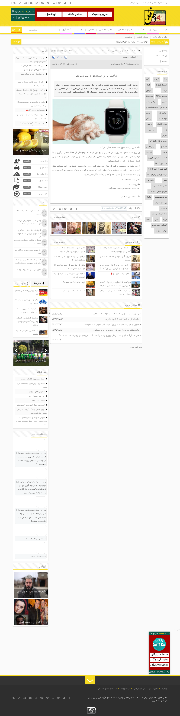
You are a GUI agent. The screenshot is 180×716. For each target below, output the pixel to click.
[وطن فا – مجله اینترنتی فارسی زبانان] (143, 26)
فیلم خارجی (150, 146)
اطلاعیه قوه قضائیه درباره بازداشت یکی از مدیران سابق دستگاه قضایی (28, 261)
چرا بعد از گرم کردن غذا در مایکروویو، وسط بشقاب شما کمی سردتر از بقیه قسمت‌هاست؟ (99, 335)
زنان (165, 130)
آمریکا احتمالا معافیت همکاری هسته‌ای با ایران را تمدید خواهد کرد (28, 233)
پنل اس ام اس (139, 688)
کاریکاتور (163, 208)
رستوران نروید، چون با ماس (138, 41)
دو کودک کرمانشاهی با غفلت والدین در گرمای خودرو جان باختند (115, 249)
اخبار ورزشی (35, 193)
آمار (147, 79)
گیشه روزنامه (125, 688)
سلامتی (134, 51)
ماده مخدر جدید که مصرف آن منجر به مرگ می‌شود (116, 330)
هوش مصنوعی (161, 197)
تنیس (164, 102)
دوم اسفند (163, 118)
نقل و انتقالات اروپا (159, 186)
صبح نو (164, 146)
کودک (148, 219)
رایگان (148, 118)
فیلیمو (164, 152)
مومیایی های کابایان (36, 391)
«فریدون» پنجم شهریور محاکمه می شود (28, 252)
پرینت (125, 57)
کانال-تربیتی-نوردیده (159, 214)
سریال (164, 135)
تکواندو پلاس (151, 102)
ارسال (133, 57)
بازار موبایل (164, 61)
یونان (158, 230)
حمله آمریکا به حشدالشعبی (156, 107)
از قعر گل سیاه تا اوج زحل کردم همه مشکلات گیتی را (32, 84)
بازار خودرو (163, 50)
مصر (165, 180)
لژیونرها (149, 152)
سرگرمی (128, 37)
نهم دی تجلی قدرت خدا (158, 191)
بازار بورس (35, 161)
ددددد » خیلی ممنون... (38, 556)
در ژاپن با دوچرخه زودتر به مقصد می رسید (32, 385)
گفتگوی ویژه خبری (159, 225)
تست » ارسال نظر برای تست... (35, 538)
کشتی (157, 219)
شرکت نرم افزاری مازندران (107, 688)
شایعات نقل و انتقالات (158, 141)
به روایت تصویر (125, 30)
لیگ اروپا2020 (161, 163)
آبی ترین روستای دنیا (36, 396)
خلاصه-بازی (162, 113)
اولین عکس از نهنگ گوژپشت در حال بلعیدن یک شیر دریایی (32, 411)
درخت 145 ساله (38, 400)
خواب (148, 113)
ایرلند (165, 90)
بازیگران (140, 30)
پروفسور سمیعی (161, 202)
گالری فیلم (165, 688)
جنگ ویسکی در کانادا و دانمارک (32, 379)
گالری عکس (153, 688)
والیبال (148, 197)
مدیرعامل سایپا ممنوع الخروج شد (28, 269)
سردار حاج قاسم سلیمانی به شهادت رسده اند (27, 242)
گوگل (165, 230)
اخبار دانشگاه (35, 187)
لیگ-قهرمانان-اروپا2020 (158, 158)
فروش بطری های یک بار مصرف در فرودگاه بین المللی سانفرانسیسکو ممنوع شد (31, 421)
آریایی (156, 79)
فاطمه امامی (115, 64)
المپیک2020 (161, 85)
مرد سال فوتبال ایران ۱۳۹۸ (157, 174)
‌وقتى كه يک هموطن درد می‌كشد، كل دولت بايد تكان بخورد (69, 266)
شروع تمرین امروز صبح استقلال (31, 361)
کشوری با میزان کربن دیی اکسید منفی (30, 405)
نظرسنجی (149, 180)
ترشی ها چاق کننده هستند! (74, 282)
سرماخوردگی (150, 130)
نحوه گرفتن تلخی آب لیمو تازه (31, 150)
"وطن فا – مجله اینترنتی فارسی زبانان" (133, 697)
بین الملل (153, 30)
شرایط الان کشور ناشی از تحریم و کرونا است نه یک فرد (31, 116)
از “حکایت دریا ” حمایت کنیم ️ (73, 291)
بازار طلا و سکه (162, 56)
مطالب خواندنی (106, 30)
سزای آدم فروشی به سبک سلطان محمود (33, 76)
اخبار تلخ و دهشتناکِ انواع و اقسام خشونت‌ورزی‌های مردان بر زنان (69, 249)
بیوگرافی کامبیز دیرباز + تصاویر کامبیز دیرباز (32, 593)
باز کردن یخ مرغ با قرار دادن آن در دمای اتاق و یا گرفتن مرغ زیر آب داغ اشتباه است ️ (115, 268)
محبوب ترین (21, 284)
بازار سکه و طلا (35, 174)
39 (165, 79)
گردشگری (66, 30)
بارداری (148, 90)
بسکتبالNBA (161, 96)
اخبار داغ (38, 284)
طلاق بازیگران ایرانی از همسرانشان (33, 622)
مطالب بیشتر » (59, 217)
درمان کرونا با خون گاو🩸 (120, 273)
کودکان (91, 30)
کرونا (165, 219)
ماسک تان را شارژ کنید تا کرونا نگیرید (122, 319)
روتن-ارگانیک (162, 124)
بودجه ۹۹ (149, 96)
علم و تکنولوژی (160, 37)
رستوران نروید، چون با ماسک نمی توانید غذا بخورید (115, 314)
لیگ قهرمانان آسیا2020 (158, 169)
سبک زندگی (142, 37)
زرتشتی (149, 124)
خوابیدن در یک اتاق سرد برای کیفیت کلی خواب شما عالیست (111, 325)
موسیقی (79, 30)
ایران (164, 30)
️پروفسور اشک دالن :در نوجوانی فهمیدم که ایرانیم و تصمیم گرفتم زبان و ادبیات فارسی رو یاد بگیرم (115, 286)
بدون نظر (70, 64)
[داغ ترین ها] (13, 30)
